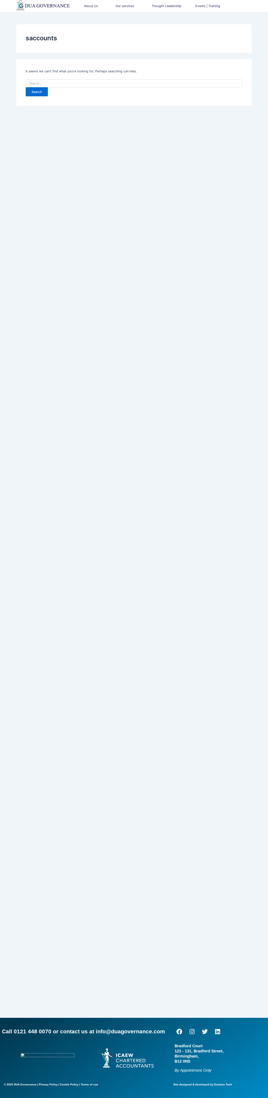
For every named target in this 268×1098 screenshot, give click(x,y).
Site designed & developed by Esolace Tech (202, 1084)
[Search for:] (134, 83)
